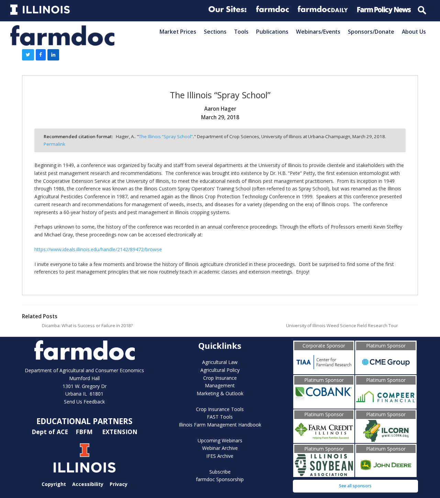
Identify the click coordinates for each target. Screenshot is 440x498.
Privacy (119, 484)
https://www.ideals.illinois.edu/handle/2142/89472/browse (98, 249)
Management (220, 385)
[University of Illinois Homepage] (84, 458)
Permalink (54, 144)
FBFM (85, 432)
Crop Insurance (220, 378)
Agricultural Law (220, 362)
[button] (28, 55)
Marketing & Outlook (220, 393)
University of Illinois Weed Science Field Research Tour (342, 326)
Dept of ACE (51, 432)
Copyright (54, 484)
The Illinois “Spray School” (166, 136)
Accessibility (87, 484)
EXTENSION (120, 432)
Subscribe (220, 471)
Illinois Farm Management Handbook (220, 424)
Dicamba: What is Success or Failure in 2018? (87, 326)
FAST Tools (220, 416)
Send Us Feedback (84, 401)
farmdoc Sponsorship (220, 479)
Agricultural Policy (220, 370)
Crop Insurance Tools (220, 409)
